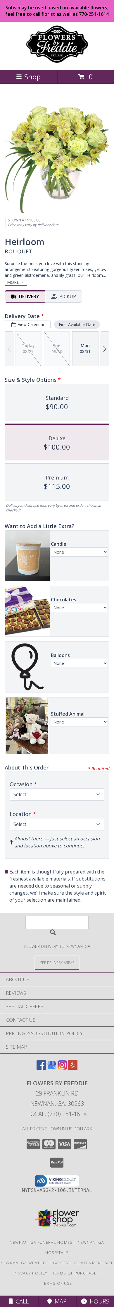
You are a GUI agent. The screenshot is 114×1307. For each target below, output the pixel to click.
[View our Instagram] (62, 1067)
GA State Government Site (83, 1262)
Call (21, 1301)
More (13, 282)
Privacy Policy (30, 1273)
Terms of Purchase (74, 1273)
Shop (32, 76)
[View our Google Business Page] (51, 1067)
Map (59, 1301)
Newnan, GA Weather (24, 1262)
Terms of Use (57, 1283)
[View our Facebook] (41, 1067)
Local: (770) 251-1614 (57, 1114)
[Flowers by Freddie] (57, 61)
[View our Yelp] (72, 1067)
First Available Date (77, 324)
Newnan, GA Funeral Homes (41, 1242)
